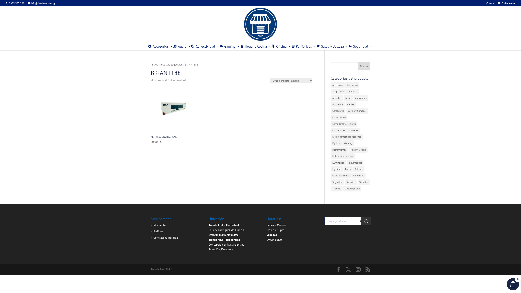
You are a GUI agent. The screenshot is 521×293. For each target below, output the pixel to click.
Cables (350, 104)
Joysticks (336, 169)
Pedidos (158, 231)
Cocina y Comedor (357, 110)
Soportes (350, 182)
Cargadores (338, 110)
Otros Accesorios (340, 175)
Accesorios (161, 46)
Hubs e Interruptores (342, 156)
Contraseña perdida (165, 237)
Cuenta (490, 3)
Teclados (363, 182)
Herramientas (339, 149)
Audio (182, 46)
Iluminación (338, 162)
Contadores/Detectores (344, 123)
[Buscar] (366, 221)
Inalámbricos (355, 162)
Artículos (336, 97)
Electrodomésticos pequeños (346, 136)
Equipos (336, 143)
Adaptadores (338, 91)
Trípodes (336, 188)
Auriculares (361, 97)
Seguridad (360, 46)
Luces (348, 169)
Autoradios (337, 104)
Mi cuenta (159, 225)
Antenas (353, 91)
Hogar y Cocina (256, 46)
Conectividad (205, 46)
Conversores (338, 130)
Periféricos (304, 46)
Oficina (281, 46)
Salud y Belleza (332, 46)
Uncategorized (352, 188)
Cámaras (353, 130)
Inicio (154, 64)
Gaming (229, 46)
